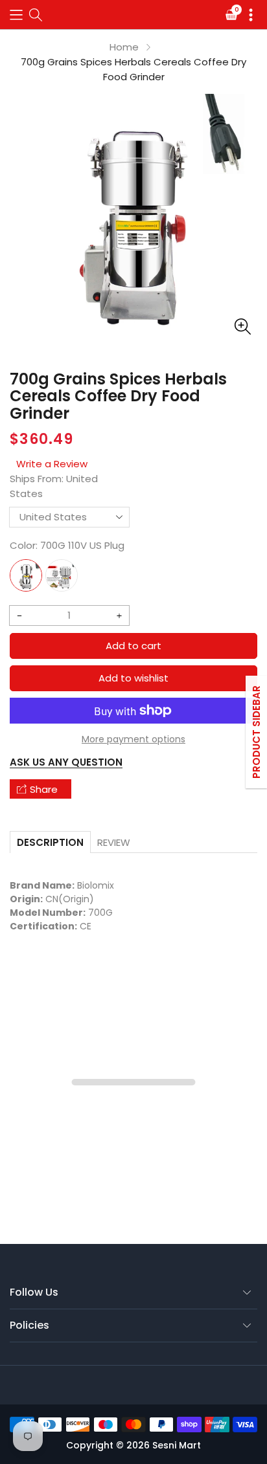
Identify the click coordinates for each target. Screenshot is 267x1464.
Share (44, 789)
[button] (16, 14)
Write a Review (51, 464)
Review (113, 842)
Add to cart (133, 645)
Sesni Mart (176, 1445)
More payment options (133, 739)
